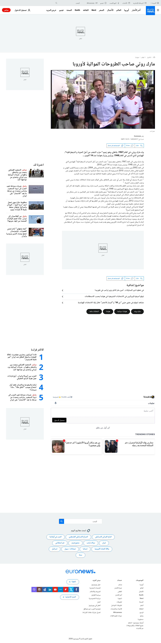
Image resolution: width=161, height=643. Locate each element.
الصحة (69, 10)
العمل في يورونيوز (94, 605)
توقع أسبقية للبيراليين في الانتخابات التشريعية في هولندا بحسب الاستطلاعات (114, 296)
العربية (154, 3)
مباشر (6, 10)
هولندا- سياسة (122, 311)
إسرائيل (54, 549)
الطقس (120, 591)
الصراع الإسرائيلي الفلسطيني (78, 536)
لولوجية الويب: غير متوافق (92, 609)
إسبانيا (85, 549)
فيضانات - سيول (70, 549)
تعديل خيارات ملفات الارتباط (91, 612)
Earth (77, 10)
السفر (101, 10)
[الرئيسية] (154, 57)
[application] (103, 99)
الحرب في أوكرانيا (56, 536)
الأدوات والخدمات (116, 609)
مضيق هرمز (75, 542)
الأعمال (110, 10)
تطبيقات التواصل (116, 605)
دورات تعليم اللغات (116, 615)
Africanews (117, 612)
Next (94, 10)
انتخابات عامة (94, 311)
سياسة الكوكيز (95, 595)
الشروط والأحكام (95, 591)
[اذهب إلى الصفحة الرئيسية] (150, 10)
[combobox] (69, 3)
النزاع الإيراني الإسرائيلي (103, 536)
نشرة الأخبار (118, 588)
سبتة (80, 555)
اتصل (98, 602)
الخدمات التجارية (95, 588)
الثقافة (86, 10)
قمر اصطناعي (59, 542)
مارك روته (137, 311)
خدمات (119, 580)
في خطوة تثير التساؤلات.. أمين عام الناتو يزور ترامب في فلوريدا (119, 290)
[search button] (56, 3)
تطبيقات (119, 602)
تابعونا (120, 598)
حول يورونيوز (95, 584)
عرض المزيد (96, 580)
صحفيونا (140, 619)
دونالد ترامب (91, 542)
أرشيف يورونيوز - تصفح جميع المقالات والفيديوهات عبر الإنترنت (134, 625)
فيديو (61, 10)
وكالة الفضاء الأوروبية (102, 549)
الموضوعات (139, 580)
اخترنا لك (38, 165)
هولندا (137, 58)
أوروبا (126, 10)
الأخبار (149, 58)
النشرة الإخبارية (70, 597)
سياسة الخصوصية (94, 598)
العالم (118, 10)
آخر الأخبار (136, 10)
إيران (104, 542)
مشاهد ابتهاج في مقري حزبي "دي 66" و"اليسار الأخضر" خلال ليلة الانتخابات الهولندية (111, 302)
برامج (141, 615)
